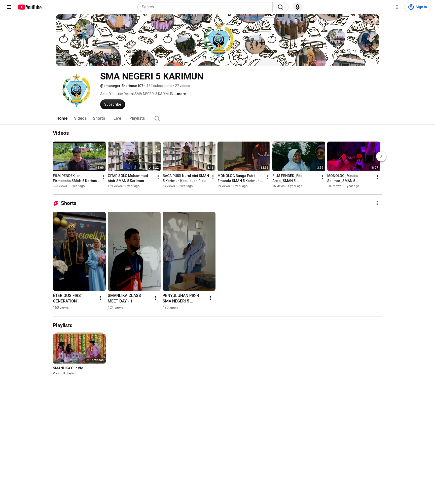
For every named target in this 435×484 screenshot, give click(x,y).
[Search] (280, 7)
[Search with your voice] (298, 7)
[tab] (62, 118)
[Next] (381, 156)
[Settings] (397, 7)
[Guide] (9, 7)
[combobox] (206, 7)
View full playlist (64, 373)
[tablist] (217, 118)
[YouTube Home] (29, 7)
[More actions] (103, 177)
